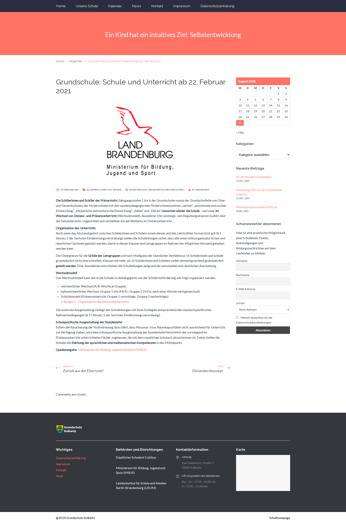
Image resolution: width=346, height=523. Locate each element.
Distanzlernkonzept (207, 370)
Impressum (181, 6)
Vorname (241, 260)
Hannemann (202, 189)
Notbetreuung (138, 189)
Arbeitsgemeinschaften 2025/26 (256, 207)
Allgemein (93, 189)
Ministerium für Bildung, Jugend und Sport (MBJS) (112, 349)
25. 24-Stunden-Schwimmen (254, 177)
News (136, 6)
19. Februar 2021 (69, 189)
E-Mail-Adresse (245, 289)
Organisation (156, 189)
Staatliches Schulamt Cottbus (136, 457)
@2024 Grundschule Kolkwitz (75, 518)
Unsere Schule (87, 6)
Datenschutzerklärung (217, 6)
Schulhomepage (279, 518)
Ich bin (240, 303)
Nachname (242, 275)
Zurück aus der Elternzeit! (83, 370)
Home (61, 6)
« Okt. (240, 132)
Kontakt (157, 6)
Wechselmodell (175, 189)
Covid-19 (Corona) (111, 189)
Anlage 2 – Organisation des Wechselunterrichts (96, 301)
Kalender (115, 6)
